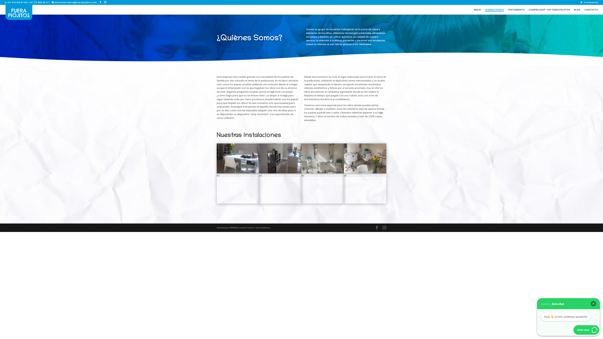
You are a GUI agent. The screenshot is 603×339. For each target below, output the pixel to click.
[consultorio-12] (280, 172)
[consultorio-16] (280, 175)
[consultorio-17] (323, 175)
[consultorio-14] (365, 172)
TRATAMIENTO (516, 10)
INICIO (477, 10)
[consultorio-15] (238, 175)
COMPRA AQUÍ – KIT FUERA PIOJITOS (549, 10)
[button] (593, 303)
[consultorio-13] (323, 172)
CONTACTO (591, 10)
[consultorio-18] (365, 175)
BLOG (577, 10)
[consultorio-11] (238, 172)
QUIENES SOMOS (494, 10)
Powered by (546, 304)
